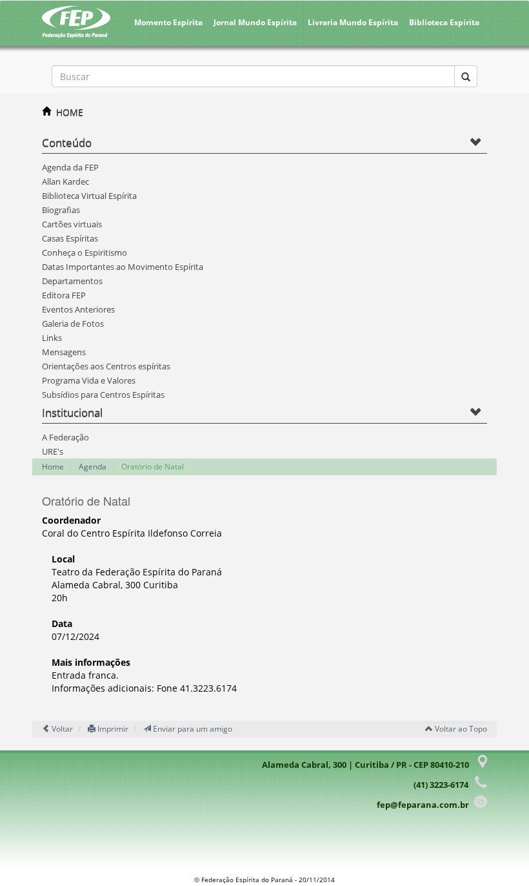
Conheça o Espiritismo (84, 252)
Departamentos (72, 281)
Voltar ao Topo (460, 728)
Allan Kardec (65, 181)
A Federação (65, 437)
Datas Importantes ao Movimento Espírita (122, 267)
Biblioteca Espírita (444, 22)
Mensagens (64, 352)
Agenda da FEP (70, 167)
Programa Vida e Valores (88, 380)
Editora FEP (64, 295)
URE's (52, 451)
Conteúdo (67, 142)
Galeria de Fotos (73, 323)
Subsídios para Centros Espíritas (103, 394)
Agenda (92, 466)
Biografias (61, 210)
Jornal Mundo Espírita (255, 22)
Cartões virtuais (72, 224)
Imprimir (111, 728)
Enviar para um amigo (191, 728)
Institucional (72, 412)
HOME (69, 112)
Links (52, 338)
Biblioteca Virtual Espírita (89, 195)
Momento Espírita (168, 22)
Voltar (61, 728)
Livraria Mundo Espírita (353, 22)
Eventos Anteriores (78, 309)
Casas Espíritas (70, 238)
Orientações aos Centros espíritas (106, 366)
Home (53, 466)
